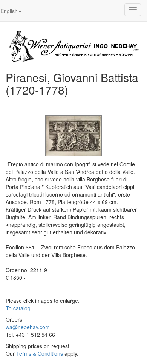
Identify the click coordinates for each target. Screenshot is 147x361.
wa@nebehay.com (28, 327)
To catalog (18, 308)
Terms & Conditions (39, 353)
